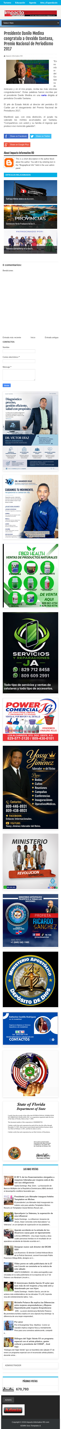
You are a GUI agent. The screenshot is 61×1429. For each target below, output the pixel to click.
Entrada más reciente (12, 337)
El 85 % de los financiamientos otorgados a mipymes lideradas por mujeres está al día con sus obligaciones (34, 1180)
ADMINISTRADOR (13, 1365)
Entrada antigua (51, 337)
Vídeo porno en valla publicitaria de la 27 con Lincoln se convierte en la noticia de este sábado (33, 1266)
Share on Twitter (43, 136)
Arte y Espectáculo (48, 3)
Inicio (33, 337)
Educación (20, 3)
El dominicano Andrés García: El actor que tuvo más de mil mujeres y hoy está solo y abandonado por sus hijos (34, 1286)
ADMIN (8, 1400)
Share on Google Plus (19, 144)
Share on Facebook (18, 136)
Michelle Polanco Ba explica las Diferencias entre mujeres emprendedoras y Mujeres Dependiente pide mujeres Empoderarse (34, 1305)
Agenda (32, 3)
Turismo (7, 3)
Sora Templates (33, 1426)
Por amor (18, 1322)
